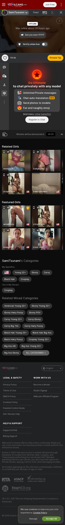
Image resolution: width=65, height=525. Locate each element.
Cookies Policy (10, 402)
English (49, 368)
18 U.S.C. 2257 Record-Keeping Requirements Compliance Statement (30, 500)
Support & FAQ (10, 430)
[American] (6, 272)
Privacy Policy (10, 385)
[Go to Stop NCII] (21, 488)
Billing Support (10, 436)
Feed (35, 12)
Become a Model (42, 385)
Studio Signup (40, 390)
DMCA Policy (9, 396)
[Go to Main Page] (19, 4)
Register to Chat (37, 119)
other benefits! (43, 114)
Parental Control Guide (14, 408)
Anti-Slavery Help (11, 414)
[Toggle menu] (3, 4)
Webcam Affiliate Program (46, 396)
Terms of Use (9, 390)
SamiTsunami (11, 260)
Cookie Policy (40, 512)
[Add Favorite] (5, 57)
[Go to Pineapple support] (5, 488)
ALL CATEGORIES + (36, 353)
